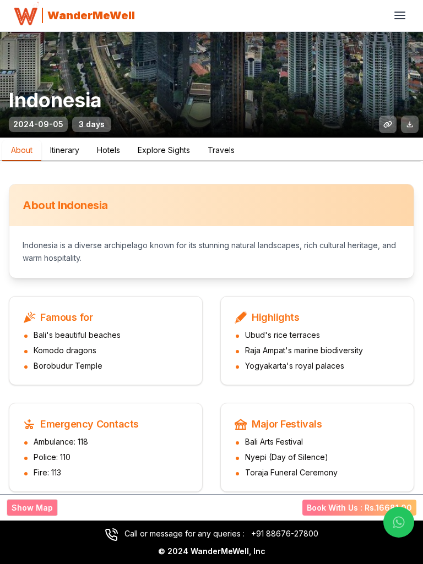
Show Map (32, 507)
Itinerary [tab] (64, 150)
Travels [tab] (221, 150)
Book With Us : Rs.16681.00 (359, 507)
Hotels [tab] (108, 150)
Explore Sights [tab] (164, 150)
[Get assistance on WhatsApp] (398, 522)
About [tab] (21, 150)
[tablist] (211, 149)
